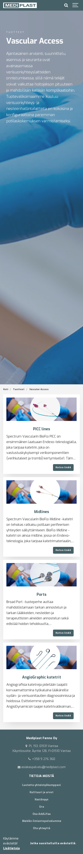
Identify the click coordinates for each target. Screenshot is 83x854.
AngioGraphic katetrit (41, 677)
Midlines (41, 511)
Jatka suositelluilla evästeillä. (53, 843)
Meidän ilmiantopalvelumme (41, 821)
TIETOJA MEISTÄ (41, 776)
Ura (41, 806)
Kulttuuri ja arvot (41, 792)
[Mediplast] (20, 5)
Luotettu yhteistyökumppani (41, 785)
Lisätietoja (11, 848)
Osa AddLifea (42, 814)
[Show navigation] (75, 5)
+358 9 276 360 (43, 759)
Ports (41, 594)
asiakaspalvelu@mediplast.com (43, 767)
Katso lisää (63, 467)
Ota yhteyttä (41, 828)
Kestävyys (41, 799)
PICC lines (41, 429)
